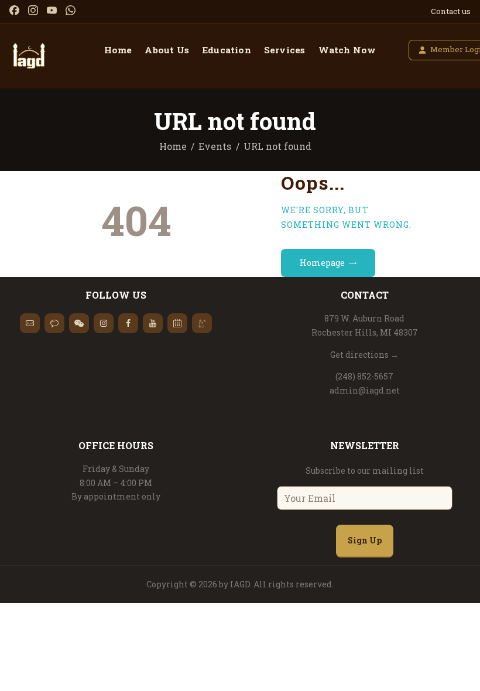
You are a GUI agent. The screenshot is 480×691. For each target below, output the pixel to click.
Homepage (322, 262)
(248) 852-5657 (364, 376)
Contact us (451, 11)
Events (214, 146)
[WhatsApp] (71, 10)
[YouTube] (52, 10)
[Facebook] (14, 10)
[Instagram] (33, 10)
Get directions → (364, 354)
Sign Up (365, 540)
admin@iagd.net (365, 390)
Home (173, 146)
